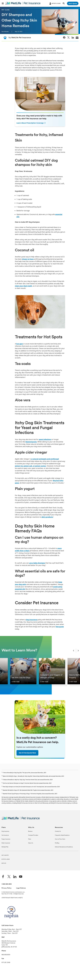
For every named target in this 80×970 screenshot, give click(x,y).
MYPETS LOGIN (6, 859)
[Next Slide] (78, 650)
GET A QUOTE (5, 855)
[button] (3, 3)
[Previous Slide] (73, 650)
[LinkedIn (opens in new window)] (14, 877)
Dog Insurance (5, 831)
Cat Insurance (5, 835)
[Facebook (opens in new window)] (3, 877)
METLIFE (4, 863)
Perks (29, 839)
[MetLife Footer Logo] (21, 819)
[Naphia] (11, 921)
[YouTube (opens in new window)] (20, 877)
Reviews (30, 831)
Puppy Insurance (6, 839)
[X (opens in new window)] (9, 877)
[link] (64, 37)
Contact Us (58, 831)
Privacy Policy (7, 888)
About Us (30, 843)
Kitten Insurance (6, 843)
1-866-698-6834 (7, 884)
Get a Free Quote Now (27, 753)
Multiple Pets (5, 847)
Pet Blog (57, 843)
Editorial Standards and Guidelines (64, 847)
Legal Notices (21, 888)
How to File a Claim (60, 839)
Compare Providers (33, 835)
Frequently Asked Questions (62, 835)
